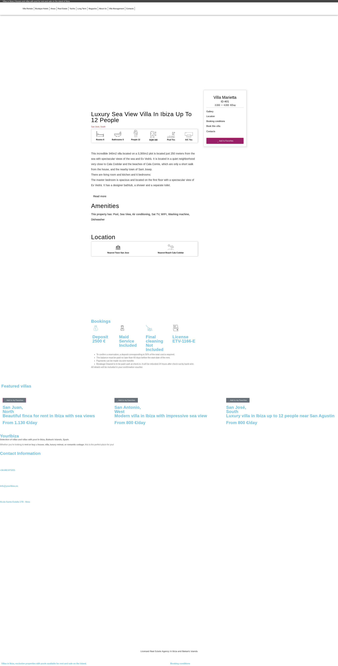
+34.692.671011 (7, 470)
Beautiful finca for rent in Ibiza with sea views (49, 415)
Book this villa (213, 126)
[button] (137, 8)
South (102, 127)
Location (210, 116)
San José (95, 127)
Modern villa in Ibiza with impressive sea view (160, 415)
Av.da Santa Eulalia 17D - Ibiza (15, 502)
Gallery (209, 111)
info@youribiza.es (9, 486)
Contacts (211, 131)
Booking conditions (215, 121)
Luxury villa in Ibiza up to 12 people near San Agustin (280, 415)
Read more (99, 196)
